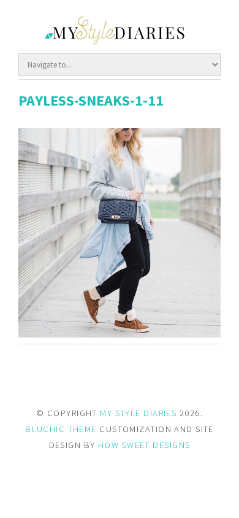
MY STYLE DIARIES (138, 413)
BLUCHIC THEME (61, 429)
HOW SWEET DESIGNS (144, 444)
